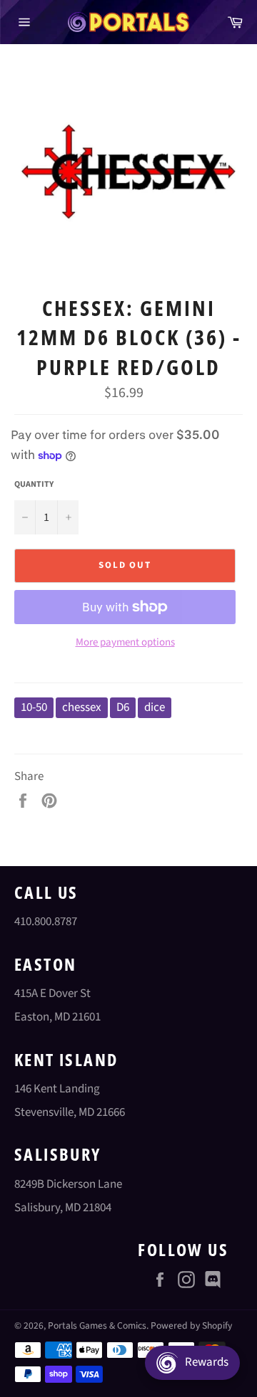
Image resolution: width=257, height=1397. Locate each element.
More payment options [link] (125, 643)
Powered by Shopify (191, 1325)
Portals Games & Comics (97, 1325)
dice (154, 707)
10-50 (34, 707)
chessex (81, 707)
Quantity (34, 484)
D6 (122, 707)
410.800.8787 (45, 921)
